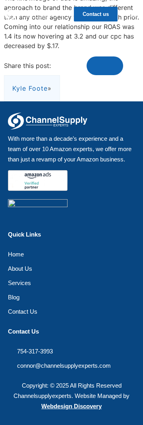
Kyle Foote (30, 88)
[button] (135, 14)
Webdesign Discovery (71, 406)
